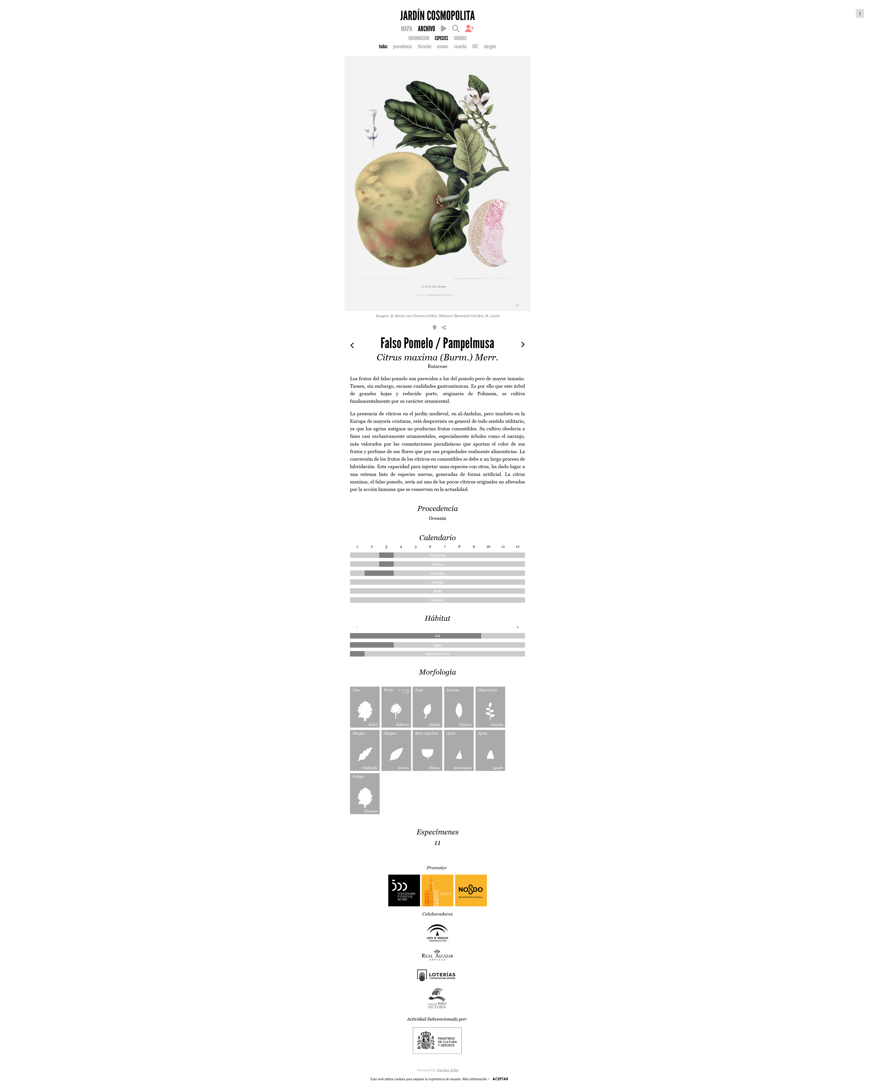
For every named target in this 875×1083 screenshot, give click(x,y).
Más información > (476, 1079)
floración (424, 46)
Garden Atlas (447, 1070)
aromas (442, 46)
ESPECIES (441, 38)
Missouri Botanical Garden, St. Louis (469, 316)
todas (383, 46)
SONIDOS (460, 38)
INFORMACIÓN (418, 38)
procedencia (402, 46)
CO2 (475, 46)
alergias (490, 46)
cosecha (460, 46)
